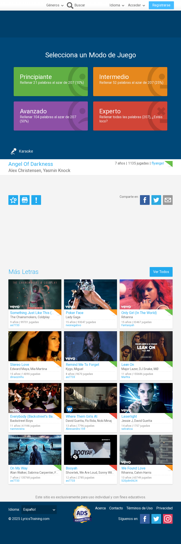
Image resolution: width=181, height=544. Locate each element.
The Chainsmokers (23, 317)
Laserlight (129, 416)
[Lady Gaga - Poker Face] (90, 294)
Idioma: (14, 509)
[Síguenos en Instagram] (168, 519)
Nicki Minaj (104, 420)
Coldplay (44, 317)
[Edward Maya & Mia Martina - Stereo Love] (34, 346)
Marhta (125, 377)
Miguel (78, 369)
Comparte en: (129, 196)
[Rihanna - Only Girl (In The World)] (146, 294)
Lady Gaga (73, 317)
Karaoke (26, 151)
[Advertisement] (90, 24)
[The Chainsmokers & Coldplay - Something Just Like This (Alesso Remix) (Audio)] (34, 294)
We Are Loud (88, 472)
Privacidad (164, 508)
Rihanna (127, 317)
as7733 (14, 325)
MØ (156, 369)
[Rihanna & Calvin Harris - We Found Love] (146, 450)
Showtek (72, 472)
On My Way (19, 468)
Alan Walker (18, 472)
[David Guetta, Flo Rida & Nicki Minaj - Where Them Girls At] (90, 398)
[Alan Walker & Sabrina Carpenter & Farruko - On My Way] (34, 450)
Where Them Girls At (81, 416)
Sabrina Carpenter (40, 472)
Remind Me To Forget (82, 365)
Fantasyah (127, 325)
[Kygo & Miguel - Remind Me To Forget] (90, 346)
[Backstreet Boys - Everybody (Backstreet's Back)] (34, 398)
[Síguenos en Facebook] (145, 519)
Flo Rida (90, 420)
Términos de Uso (139, 508)
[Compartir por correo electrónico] (168, 200)
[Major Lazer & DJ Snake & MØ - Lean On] (146, 346)
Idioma (114, 5)
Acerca (100, 508)
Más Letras (23, 271)
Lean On (127, 365)
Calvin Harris (142, 472)
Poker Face (74, 313)
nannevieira (17, 428)
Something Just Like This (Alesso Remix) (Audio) (48, 313)
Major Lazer (129, 369)
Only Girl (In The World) (139, 313)
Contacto (116, 508)
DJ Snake (145, 369)
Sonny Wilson (107, 472)
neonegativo (73, 325)
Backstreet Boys (21, 420)
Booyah (71, 468)
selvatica (127, 428)
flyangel (158, 163)
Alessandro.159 (75, 428)
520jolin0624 (129, 480)
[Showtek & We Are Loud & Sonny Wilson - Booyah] (90, 450)
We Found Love (133, 468)
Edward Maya (19, 369)
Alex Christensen (24, 170)
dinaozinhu (17, 377)
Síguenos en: (128, 519)
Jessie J (127, 420)
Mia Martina (38, 369)
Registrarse (161, 5)
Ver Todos (161, 272)
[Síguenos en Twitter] (156, 519)
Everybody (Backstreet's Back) (33, 416)
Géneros (52, 5)
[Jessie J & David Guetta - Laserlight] (146, 398)
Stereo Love (19, 365)
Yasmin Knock (56, 170)
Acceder (134, 5)
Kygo (69, 369)
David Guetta (75, 420)
